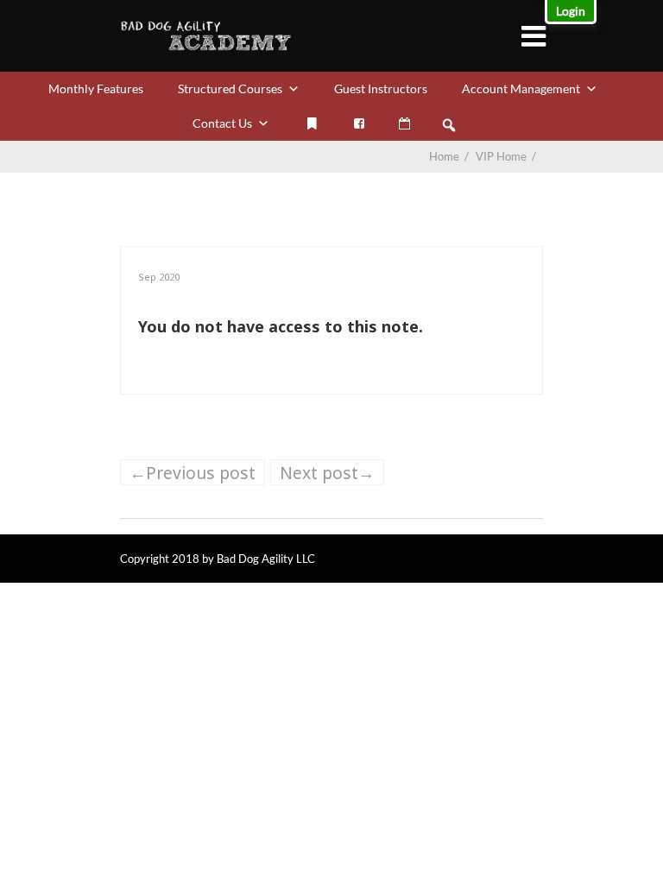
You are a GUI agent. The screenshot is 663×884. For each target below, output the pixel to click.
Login (570, 10)
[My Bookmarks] (311, 123)
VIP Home (507, 156)
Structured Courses (230, 88)
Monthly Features (95, 88)
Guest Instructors (380, 88)
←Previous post (192, 472)
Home (444, 156)
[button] (449, 125)
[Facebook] (359, 123)
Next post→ (327, 472)
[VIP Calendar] (404, 123)
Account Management (521, 88)
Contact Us (222, 123)
